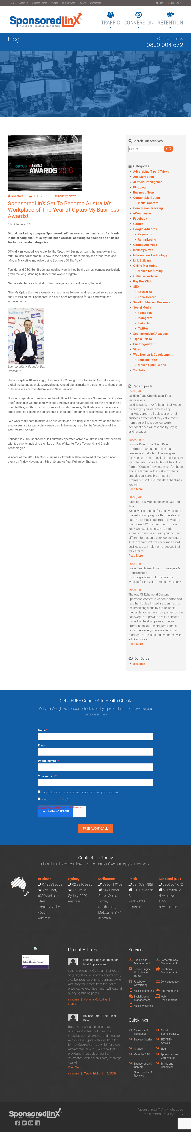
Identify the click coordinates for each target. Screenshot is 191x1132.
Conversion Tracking (148, 208)
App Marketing (143, 177)
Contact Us (95, 3)
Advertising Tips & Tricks (151, 171)
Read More (136, 489)
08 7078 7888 (143, 884)
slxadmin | (76, 999)
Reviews (82, 3)
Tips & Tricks (142, 339)
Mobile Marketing (150, 271)
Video (137, 349)
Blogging (139, 187)
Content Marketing (146, 198)
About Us (23, 3)
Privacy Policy (57, 799)
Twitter (143, 328)
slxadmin (17, 196)
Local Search (147, 297)
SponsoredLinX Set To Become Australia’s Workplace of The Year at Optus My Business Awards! (63, 209)
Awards (54, 3)
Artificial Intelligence (147, 182)
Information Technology (150, 255)
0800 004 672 (165, 44)
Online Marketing (145, 265)
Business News (144, 192)
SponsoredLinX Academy (150, 333)
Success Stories (39, 3)
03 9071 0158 (112, 884)
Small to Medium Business (151, 302)
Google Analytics (145, 245)
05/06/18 (73, 1004)
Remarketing (147, 239)
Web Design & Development (153, 354)
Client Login (175, 3)
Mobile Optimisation (152, 365)
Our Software (68, 3)
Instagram (145, 318)
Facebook (140, 218)
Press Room (152, 1114)
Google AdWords (145, 229)
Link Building (142, 260)
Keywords (145, 234)
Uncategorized (143, 344)
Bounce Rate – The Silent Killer (149, 444)
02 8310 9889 (82, 884)
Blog (160, 3)
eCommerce (142, 213)
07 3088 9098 (52, 884)
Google (138, 224)
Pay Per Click (142, 281)
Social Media (142, 307)
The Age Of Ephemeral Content (149, 594)
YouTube (139, 370)
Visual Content (148, 203)
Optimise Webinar (145, 276)
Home (12, 3)
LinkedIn (144, 323)
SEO (136, 286)
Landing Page (147, 360)
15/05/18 (111, 1073)
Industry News (66, 196)
